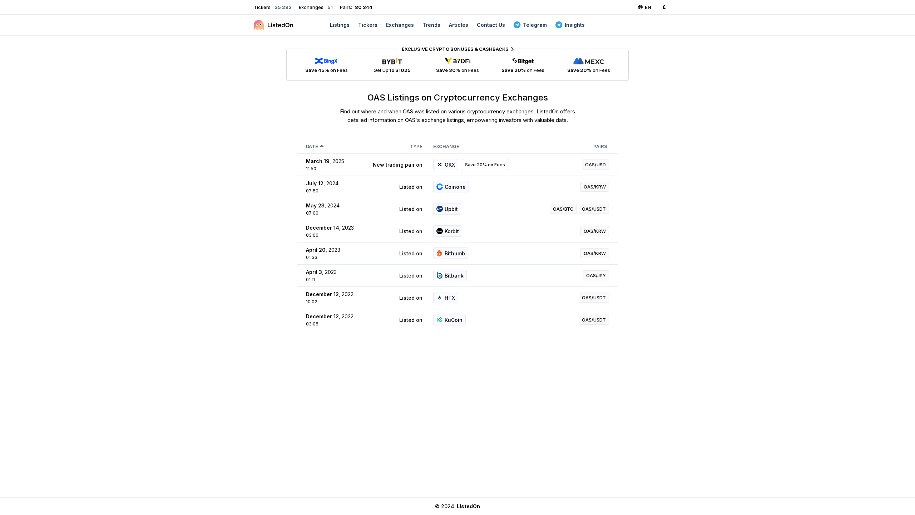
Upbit (451, 209)
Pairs (600, 146)
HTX (450, 298)
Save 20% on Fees (485, 164)
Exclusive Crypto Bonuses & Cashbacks (455, 49)
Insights (575, 25)
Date (312, 146)
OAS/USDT (594, 209)
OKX (450, 165)
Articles (458, 25)
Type (416, 146)
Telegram (535, 25)
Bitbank (454, 276)
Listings (340, 25)
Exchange (446, 146)
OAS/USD (595, 164)
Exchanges (400, 25)
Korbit (452, 231)
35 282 (282, 7)
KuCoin (454, 320)
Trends (431, 25)
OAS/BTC (563, 209)
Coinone (455, 187)
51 (329, 7)
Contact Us (491, 25)
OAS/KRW (595, 187)
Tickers (367, 25)
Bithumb (455, 253)
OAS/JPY (596, 275)
